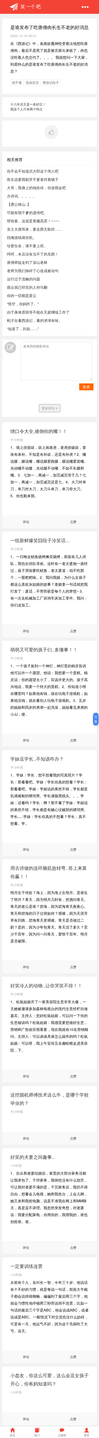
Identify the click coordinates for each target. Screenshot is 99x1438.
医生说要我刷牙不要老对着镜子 (32, 179)
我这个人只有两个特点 (26, 109)
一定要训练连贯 (26, 1266)
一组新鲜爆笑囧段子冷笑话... (40, 540)
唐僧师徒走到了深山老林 (27, 262)
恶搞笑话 (32, 82)
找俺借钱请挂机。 (21, 237)
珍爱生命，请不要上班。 (27, 245)
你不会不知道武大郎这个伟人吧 (32, 171)
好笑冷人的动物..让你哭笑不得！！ (46, 985)
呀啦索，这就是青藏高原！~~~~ (33, 220)
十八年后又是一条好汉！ (28, 104)
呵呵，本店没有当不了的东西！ (32, 254)
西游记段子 (51, 82)
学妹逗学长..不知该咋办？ (37, 758)
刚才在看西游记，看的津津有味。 (34, 320)
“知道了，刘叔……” (23, 328)
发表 (86, 386)
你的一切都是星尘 (21, 295)
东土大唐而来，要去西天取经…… (34, 229)
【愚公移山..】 (19, 204)
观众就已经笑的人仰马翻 (27, 287)
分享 (95, 719)
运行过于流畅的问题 (23, 279)
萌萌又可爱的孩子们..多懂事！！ (44, 649)
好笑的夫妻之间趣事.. (32, 1156)
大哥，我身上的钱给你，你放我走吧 (36, 187)
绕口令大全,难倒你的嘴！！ (38, 431)
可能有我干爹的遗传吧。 (27, 212)
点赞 (73, 521)
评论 (26, 521)
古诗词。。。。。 (21, 196)
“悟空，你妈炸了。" (23, 303)
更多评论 (48, 408)
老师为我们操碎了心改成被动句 (32, 270)
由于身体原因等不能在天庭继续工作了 (38, 312)
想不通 (17, 82)
